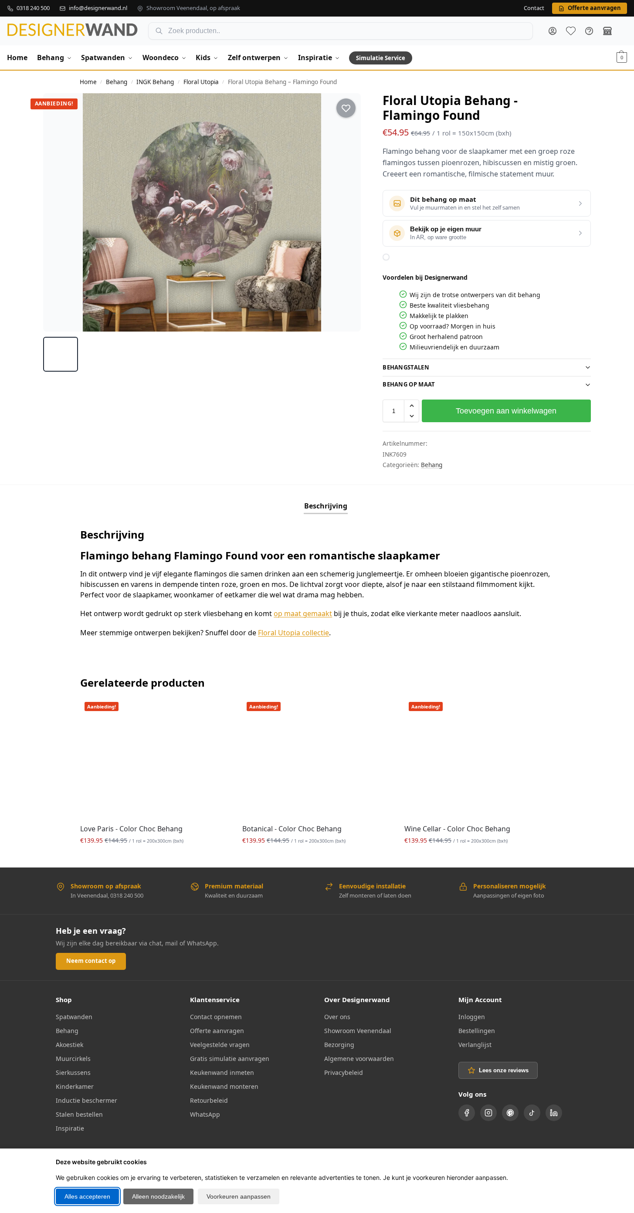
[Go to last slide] (58, 212)
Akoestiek (69, 1044)
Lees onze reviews (504, 1070)
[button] (622, 57)
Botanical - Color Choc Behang (292, 829)
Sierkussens (73, 1072)
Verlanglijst (475, 1044)
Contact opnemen (216, 1017)
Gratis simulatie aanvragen (229, 1058)
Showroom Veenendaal (357, 1031)
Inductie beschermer (86, 1100)
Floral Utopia (201, 82)
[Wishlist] (216, 710)
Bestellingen (476, 1031)
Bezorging (339, 1044)
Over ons (337, 1017)
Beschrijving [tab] (325, 506)
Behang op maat (409, 384)
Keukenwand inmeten (222, 1072)
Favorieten (571, 31)
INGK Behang (155, 82)
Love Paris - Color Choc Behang (131, 829)
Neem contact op (90, 961)
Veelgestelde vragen (220, 1044)
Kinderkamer (75, 1086)
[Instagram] (488, 1113)
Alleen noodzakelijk (158, 1196)
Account (552, 31)
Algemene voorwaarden (359, 1058)
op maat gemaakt (303, 613)
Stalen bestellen (79, 1114)
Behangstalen (406, 367)
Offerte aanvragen (217, 1031)
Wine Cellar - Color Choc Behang (457, 829)
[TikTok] (532, 1113)
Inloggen (471, 1017)
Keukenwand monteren (224, 1086)
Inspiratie (70, 1128)
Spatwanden (74, 1017)
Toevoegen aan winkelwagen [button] (154, 858)
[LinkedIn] (554, 1113)
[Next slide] (346, 212)
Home (88, 82)
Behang (116, 82)
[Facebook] (466, 1113)
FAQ (589, 31)
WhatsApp (205, 1114)
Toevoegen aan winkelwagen (506, 411)
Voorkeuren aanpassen (239, 1196)
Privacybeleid (343, 1072)
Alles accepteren (87, 1196)
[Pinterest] (510, 1113)
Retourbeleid (209, 1100)
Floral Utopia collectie (293, 632)
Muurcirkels (73, 1058)
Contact (534, 8)
